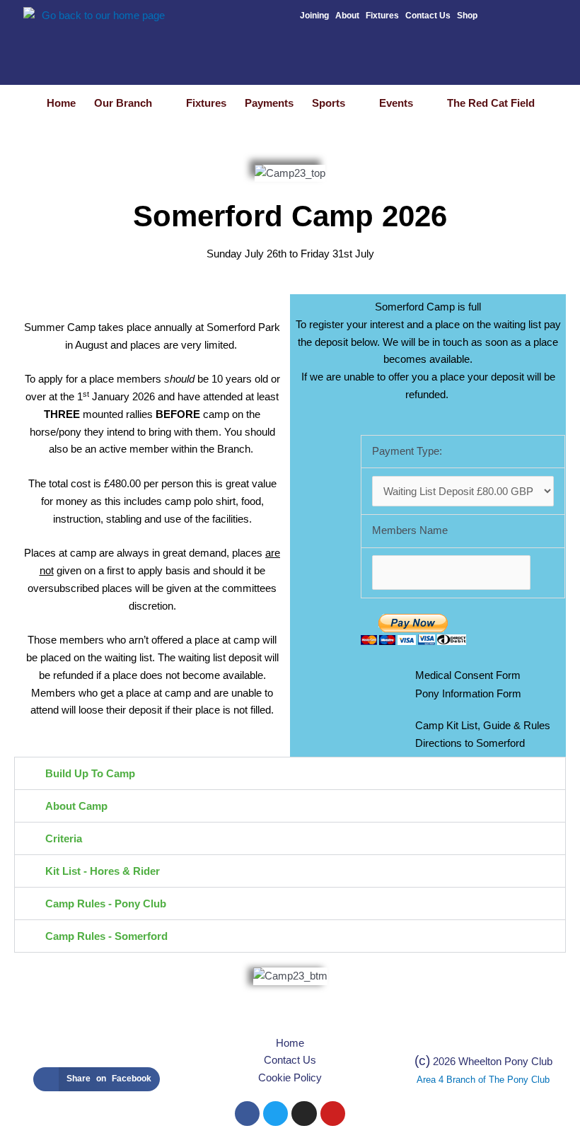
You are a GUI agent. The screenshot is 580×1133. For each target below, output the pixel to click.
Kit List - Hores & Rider (102, 871)
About (347, 16)
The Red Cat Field (491, 103)
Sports (328, 103)
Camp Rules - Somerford (106, 936)
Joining (314, 16)
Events (396, 103)
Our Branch (123, 103)
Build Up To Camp (90, 773)
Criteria (63, 838)
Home (61, 103)
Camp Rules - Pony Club (105, 903)
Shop (467, 16)
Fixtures (382, 16)
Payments (269, 103)
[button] (290, 773)
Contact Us (428, 16)
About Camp (76, 806)
